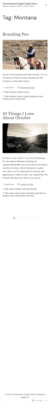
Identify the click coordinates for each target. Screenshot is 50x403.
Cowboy (20, 96)
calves (11, 189)
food (24, 189)
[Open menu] (46, 5)
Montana (6, 99)
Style (28, 195)
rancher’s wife (20, 99)
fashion (32, 193)
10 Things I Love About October (18, 116)
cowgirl (26, 96)
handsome (33, 96)
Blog (6, 92)
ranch (12, 99)
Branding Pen (16, 34)
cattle (17, 193)
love (27, 189)
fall (27, 193)
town (32, 195)
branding (12, 92)
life (41, 193)
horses (26, 92)
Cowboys (20, 92)
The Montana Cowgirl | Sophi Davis (20, 3)
